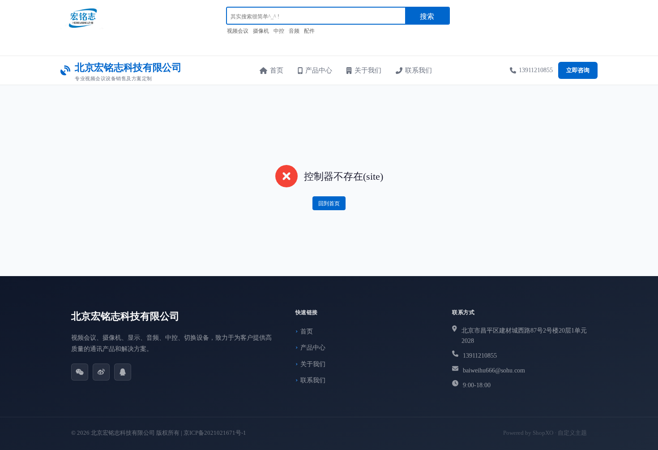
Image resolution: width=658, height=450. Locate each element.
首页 (276, 70)
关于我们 (368, 70)
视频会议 (237, 31)
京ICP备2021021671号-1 (215, 432)
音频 (294, 31)
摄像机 (261, 31)
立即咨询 (578, 70)
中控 (278, 31)
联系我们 (418, 70)
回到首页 (329, 203)
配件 (309, 31)
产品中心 (318, 70)
